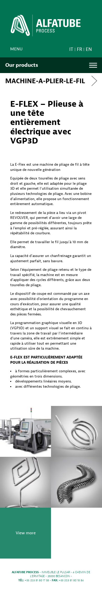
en (89, 49)
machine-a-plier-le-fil (45, 81)
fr (79, 49)
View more (26, 533)
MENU (93, 65)
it (71, 49)
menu (16, 49)
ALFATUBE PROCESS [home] (45, 27)
